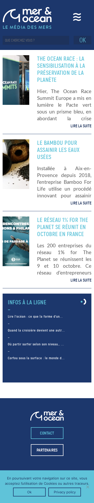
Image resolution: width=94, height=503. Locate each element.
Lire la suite (80, 126)
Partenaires (47, 450)
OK (82, 40)
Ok (29, 492)
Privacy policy (65, 492)
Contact (47, 433)
